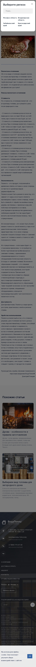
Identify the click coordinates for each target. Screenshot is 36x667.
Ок (30, 656)
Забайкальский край (9, 24)
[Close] (32, 3)
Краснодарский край (24, 24)
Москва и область (10, 18)
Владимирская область (23, 19)
